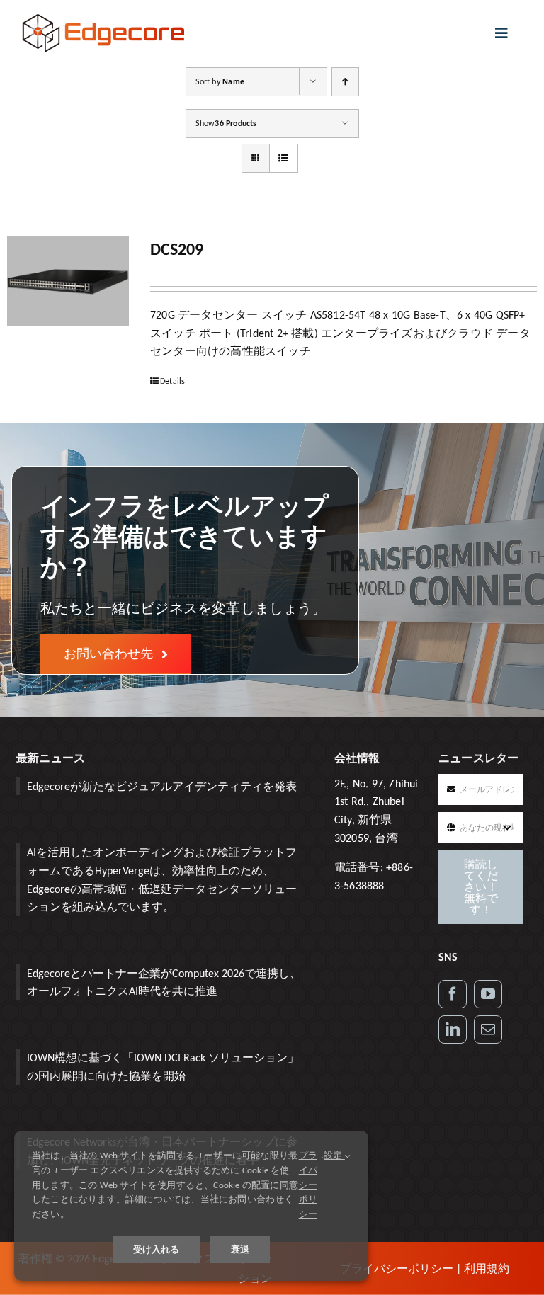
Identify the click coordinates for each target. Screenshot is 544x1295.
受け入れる (156, 1249)
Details (172, 381)
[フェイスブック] (452, 994)
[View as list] (284, 158)
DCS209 (176, 249)
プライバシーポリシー (396, 1268)
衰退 (240, 1249)
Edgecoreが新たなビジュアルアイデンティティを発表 (162, 786)
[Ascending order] (345, 81)
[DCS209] (68, 281)
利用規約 (486, 1268)
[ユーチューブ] (488, 994)
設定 (334, 1155)
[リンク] (452, 1029)
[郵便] (488, 1029)
